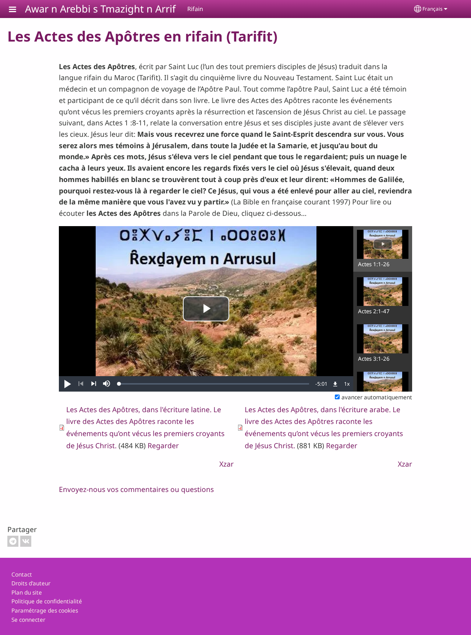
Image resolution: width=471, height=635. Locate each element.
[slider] (214, 384)
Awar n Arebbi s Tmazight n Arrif (100, 8)
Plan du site (26, 592)
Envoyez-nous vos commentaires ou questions (136, 489)
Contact (21, 574)
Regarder (163, 445)
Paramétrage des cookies (44, 610)
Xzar (226, 464)
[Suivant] (93, 384)
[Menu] (17, 10)
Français (432, 8)
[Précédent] (80, 384)
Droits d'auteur (30, 583)
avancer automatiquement (376, 397)
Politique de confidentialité (46, 601)
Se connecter (28, 620)
